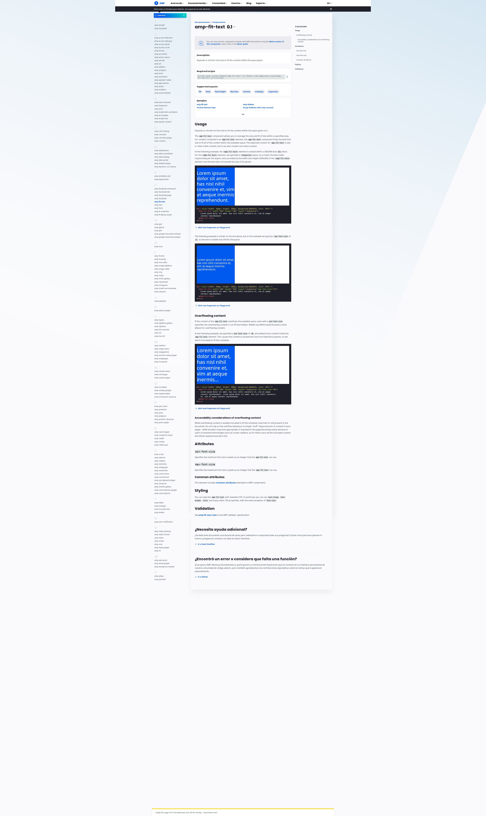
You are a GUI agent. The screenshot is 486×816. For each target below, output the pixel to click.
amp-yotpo (159, 576)
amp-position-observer (164, 419)
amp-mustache (160, 362)
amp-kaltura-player (162, 310)
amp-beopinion (160, 105)
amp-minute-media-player (165, 355)
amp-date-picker (161, 160)
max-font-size (301, 55)
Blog (248, 3)
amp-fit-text (159, 202)
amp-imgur (159, 275)
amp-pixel (158, 413)
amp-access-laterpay (163, 41)
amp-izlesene (160, 291)
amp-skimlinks (160, 464)
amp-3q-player (160, 28)
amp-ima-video (160, 262)
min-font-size (301, 51)
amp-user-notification (163, 522)
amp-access (159, 51)
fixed (208, 91)
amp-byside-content (162, 122)
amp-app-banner (161, 83)
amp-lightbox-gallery (163, 323)
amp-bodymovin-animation (165, 112)
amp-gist (158, 230)
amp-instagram (161, 285)
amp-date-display (161, 157)
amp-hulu (158, 246)
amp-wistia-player (162, 563)
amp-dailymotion (161, 150)
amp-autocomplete (162, 93)
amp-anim (158, 73)
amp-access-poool (162, 44)
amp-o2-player (160, 387)
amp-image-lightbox (163, 265)
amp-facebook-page (162, 195)
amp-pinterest (160, 409)
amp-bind (158, 109)
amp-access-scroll (162, 47)
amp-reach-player (162, 432)
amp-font (158, 205)
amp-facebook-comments (165, 188)
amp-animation (160, 77)
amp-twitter (159, 512)
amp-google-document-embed (167, 234)
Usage (297, 30)
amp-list (157, 333)
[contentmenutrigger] (312, 27)
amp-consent (160, 141)
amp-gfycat (159, 227)
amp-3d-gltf (159, 25)
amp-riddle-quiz (161, 445)
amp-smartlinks (161, 470)
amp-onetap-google (162, 390)
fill (200, 91)
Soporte (260, 3)
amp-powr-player (161, 422)
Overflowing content (304, 35)
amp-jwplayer (160, 301)
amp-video (158, 538)
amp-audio (159, 86)
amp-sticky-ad (160, 483)
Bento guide (242, 44)
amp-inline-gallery (162, 278)
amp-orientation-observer (165, 397)
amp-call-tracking (161, 131)
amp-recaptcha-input (163, 435)
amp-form (158, 208)
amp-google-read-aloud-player (167, 237)
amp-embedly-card (162, 176)
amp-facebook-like (162, 192)
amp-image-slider (162, 269)
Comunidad (218, 3)
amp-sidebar (159, 461)
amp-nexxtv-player (162, 377)
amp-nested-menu (162, 371)
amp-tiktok (158, 502)
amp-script (159, 454)
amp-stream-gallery (162, 487)
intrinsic (246, 91)
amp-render (159, 441)
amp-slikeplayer (161, 467)
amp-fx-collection (161, 211)
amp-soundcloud (161, 477)
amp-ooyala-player (162, 393)
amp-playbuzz (160, 416)
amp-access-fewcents (163, 38)
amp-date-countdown (163, 153)
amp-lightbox (160, 326)
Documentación (197, 3)
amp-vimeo (159, 541)
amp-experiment (161, 179)
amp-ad (157, 63)
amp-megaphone (161, 352)
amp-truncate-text (162, 509)
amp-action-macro (162, 57)
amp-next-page (160, 374)
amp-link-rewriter (161, 329)
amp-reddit (159, 438)
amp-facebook (160, 198)
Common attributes (303, 60)
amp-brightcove (161, 118)
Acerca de (176, 3)
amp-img (158, 272)
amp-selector (160, 457)
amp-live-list (159, 336)
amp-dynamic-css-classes (165, 166)
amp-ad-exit (159, 60)
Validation (299, 69)
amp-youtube (160, 579)
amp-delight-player (162, 163)
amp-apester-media (162, 80)
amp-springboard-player (164, 480)
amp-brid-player (161, 115)
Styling (298, 64)
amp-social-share (161, 474)
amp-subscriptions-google (165, 490)
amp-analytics (160, 70)
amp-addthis (159, 67)
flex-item (234, 91)
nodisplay (259, 91)
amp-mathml (159, 345)
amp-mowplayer (161, 358)
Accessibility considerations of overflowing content (313, 41)
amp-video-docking (162, 531)
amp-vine (158, 544)
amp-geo (158, 224)
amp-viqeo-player (161, 547)
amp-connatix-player (163, 138)
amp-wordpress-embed (164, 566)
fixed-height (220, 91)
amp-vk (157, 551)
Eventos (235, 3)
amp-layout (159, 320)
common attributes (226, 482)
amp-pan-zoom (160, 406)
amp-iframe (159, 256)
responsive (273, 91)
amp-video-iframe (162, 534)
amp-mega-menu (161, 349)
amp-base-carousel (162, 102)
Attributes (299, 46)
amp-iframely (160, 259)
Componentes (218, 22)
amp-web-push (160, 560)
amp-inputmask (161, 282)
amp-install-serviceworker (165, 288)
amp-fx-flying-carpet (163, 214)
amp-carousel (160, 134)
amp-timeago (160, 506)
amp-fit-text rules (208, 515)
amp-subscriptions (162, 493)
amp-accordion (160, 54)
